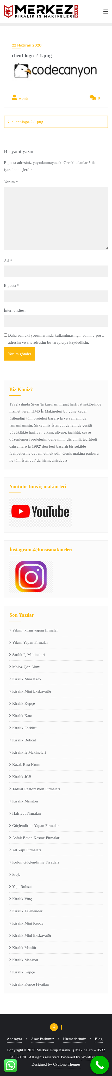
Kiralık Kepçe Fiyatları (30, 984)
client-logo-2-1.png (27, 122)
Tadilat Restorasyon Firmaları (36, 789)
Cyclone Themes (66, 1064)
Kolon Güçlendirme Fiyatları (35, 862)
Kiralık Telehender (27, 911)
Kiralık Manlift (24, 948)
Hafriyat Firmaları (26, 813)
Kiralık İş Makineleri (29, 752)
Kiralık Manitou (25, 801)
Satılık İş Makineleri (28, 655)
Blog (99, 1039)
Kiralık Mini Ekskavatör (31, 691)
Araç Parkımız (42, 1039)
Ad (8, 260)
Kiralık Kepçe (23, 703)
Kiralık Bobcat (24, 740)
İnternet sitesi (15, 310)
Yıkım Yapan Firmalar (30, 642)
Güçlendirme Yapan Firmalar (35, 825)
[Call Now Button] (99, 1065)
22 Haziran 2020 (27, 45)
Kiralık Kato (22, 716)
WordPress (89, 1057)
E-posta (11, 285)
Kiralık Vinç (22, 899)
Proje (16, 874)
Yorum (11, 182)
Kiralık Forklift (24, 728)
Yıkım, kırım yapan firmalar (35, 630)
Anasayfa (14, 1039)
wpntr (23, 98)
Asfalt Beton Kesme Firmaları (36, 838)
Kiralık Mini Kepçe (27, 923)
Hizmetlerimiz (74, 1039)
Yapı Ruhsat (22, 887)
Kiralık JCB (21, 777)
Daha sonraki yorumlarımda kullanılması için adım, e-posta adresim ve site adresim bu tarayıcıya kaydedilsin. (56, 338)
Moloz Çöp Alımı (26, 667)
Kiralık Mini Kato (26, 679)
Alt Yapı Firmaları (26, 850)
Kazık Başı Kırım (26, 764)
